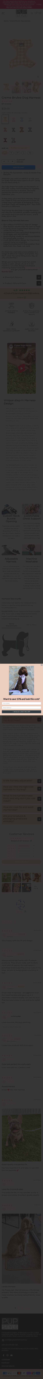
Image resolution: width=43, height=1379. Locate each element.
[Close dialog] (41, 665)
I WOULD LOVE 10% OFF (21, 712)
